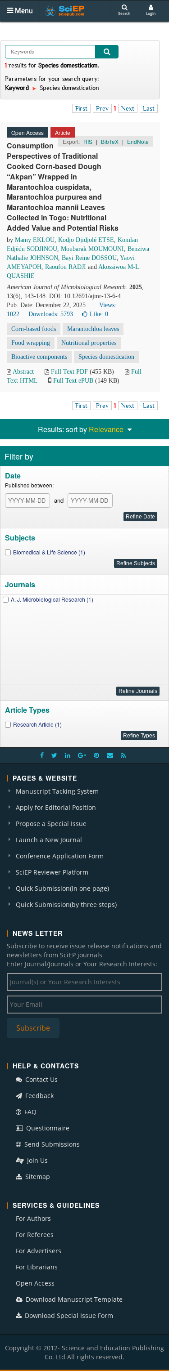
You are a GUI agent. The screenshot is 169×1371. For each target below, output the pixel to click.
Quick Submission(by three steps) (66, 904)
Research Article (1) (37, 724)
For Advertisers (38, 1250)
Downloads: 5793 (50, 314)
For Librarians (37, 1267)
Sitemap (36, 1176)
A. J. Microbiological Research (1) (52, 599)
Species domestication (106, 356)
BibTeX (110, 141)
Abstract (23, 371)
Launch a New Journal (49, 839)
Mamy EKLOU (35, 240)
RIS (87, 141)
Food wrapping (30, 342)
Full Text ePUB (73, 380)
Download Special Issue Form (68, 1315)
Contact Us (40, 1079)
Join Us (36, 1160)
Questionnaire (46, 1128)
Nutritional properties (88, 342)
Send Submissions (51, 1144)
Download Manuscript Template (73, 1299)
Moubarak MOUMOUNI (92, 249)
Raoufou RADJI (65, 266)
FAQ (30, 1112)
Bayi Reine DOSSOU (89, 258)
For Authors (33, 1218)
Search (124, 13)
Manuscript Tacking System (57, 791)
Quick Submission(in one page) (62, 888)
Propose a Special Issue (51, 823)
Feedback (38, 1095)
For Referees (35, 1234)
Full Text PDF (69, 371)
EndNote (138, 141)
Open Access (35, 1283)
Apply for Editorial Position (56, 807)
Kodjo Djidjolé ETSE (86, 240)
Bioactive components (39, 356)
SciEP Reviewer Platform (52, 872)
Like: (99, 314)
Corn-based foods (33, 329)
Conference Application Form (60, 856)
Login (150, 13)
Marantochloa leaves (93, 329)
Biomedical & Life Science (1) (49, 552)
